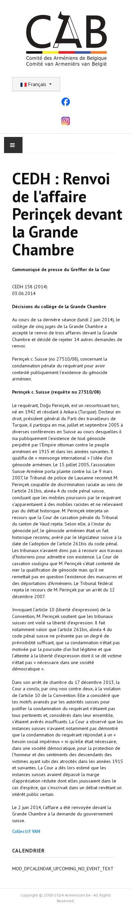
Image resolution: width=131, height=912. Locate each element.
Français (37, 84)
